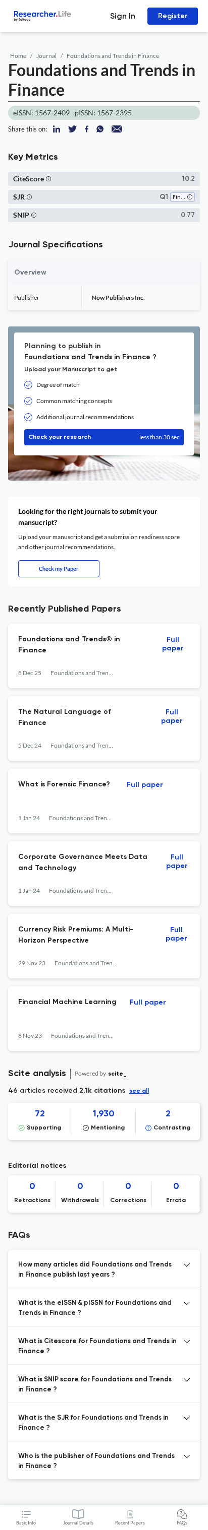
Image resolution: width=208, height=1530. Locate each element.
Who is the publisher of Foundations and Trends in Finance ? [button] (96, 1461)
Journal (46, 55)
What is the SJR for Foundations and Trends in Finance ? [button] (93, 1423)
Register (172, 16)
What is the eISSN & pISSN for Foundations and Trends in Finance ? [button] (95, 1308)
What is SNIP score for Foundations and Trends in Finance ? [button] (95, 1384)
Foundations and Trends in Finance (113, 55)
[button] (48, 178)
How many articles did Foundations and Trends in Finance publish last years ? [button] (95, 1269)
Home (18, 55)
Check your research (104, 437)
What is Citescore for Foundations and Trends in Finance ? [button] (97, 1346)
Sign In (122, 16)
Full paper (173, 644)
